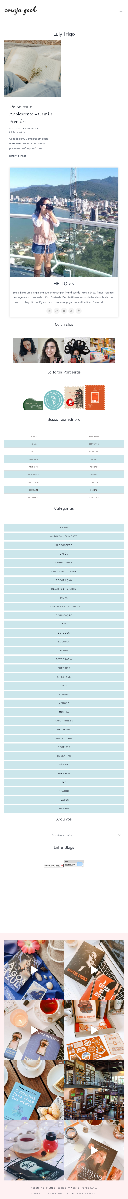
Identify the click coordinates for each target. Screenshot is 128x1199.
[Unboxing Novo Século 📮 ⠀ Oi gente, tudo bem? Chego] (94, 1150)
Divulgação (64, 615)
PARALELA (93, 451)
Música (64, 712)
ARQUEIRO (94, 436)
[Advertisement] (64, 894)
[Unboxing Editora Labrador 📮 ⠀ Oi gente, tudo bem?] (94, 970)
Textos (64, 800)
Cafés (64, 554)
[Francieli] (77, 350)
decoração (64, 580)
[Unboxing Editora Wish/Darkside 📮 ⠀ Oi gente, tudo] (34, 970)
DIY (64, 624)
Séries (64, 765)
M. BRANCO (33, 497)
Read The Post (19, 156)
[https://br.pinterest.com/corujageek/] (79, 311)
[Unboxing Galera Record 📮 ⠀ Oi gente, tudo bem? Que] (94, 1030)
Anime (64, 527)
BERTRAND (94, 444)
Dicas (64, 598)
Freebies (64, 668)
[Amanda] (51, 350)
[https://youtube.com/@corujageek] (64, 311)
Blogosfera (64, 545)
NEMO (34, 444)
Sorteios (64, 773)
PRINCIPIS (33, 467)
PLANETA (94, 482)
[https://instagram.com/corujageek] (49, 311)
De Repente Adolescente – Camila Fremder (31, 113)
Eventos (64, 642)
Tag (64, 782)
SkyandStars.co (86, 1193)
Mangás (64, 703)
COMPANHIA (94, 497)
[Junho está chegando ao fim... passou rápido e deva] (34, 1090)
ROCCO (34, 436)
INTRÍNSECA (34, 474)
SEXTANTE (33, 490)
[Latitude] (33, 404)
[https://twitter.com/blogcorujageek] (71, 311)
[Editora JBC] (74, 397)
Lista (64, 686)
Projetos (64, 729)
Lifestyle (64, 677)
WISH (93, 459)
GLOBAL (93, 490)
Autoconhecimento (64, 536)
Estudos (64, 633)
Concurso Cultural (64, 571)
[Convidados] (102, 350)
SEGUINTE (33, 459)
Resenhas (30, 128)
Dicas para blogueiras (64, 607)
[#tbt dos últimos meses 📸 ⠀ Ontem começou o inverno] (94, 1090)
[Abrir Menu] (121, 10)
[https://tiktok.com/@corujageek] (57, 311)
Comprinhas (64, 563)
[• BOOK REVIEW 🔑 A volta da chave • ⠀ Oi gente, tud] (34, 1150)
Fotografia (64, 659)
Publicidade (64, 738)
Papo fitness (64, 721)
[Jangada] (95, 397)
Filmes (64, 650)
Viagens (64, 808)
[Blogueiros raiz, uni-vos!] (54, 865)
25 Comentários (18, 132)
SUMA (34, 451)
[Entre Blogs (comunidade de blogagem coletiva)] (74, 863)
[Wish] (54, 400)
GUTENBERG (33, 482)
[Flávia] (25, 350)
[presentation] (32, 68)
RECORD (94, 467)
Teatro (64, 791)
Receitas (64, 747)
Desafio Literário (64, 589)
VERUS (94, 474)
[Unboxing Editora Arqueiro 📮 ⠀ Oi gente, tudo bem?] (34, 1030)
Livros (64, 694)
